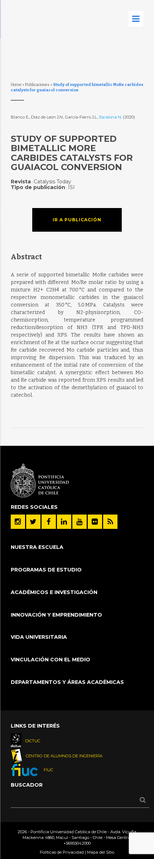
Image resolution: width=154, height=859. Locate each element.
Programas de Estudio (46, 569)
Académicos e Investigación (54, 592)
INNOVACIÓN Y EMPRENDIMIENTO (56, 615)
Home (16, 84)
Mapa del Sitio (100, 852)
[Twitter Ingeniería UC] (33, 522)
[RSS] (110, 522)
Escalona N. (111, 117)
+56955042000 (77, 843)
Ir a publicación (77, 219)
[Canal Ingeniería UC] (79, 522)
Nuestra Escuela (37, 547)
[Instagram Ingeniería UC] (18, 522)
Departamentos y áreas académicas (67, 682)
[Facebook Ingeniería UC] (49, 522)
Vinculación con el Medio (50, 659)
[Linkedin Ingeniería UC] (64, 522)
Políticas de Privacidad (62, 852)
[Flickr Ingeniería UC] (95, 522)
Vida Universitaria (39, 637)
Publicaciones (37, 84)
